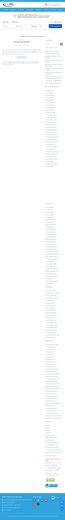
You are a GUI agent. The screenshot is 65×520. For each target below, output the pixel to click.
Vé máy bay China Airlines (51, 410)
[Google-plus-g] (34, 504)
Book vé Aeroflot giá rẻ (23, 61)
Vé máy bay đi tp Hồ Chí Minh (52, 293)
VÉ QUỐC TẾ (13, 9)
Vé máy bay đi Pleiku (50, 305)
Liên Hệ (60, 9)
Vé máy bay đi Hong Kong (51, 139)
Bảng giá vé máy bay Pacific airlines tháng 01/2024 (53, 65)
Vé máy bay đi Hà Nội (50, 290)
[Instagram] (38, 504)
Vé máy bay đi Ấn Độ (50, 112)
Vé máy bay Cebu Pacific (51, 408)
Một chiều (6, 22)
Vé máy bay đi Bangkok (50, 119)
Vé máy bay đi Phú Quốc (51, 322)
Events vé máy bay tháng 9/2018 (52, 83)
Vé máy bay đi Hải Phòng (51, 330)
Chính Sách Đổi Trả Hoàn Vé (51, 447)
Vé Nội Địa (21, 9)
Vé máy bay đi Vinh (49, 303)
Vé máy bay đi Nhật (49, 102)
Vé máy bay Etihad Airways (51, 398)
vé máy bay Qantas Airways (51, 386)
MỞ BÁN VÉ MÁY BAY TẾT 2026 (52, 53)
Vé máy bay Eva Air (49, 356)
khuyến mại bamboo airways (52, 51)
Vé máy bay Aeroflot (22, 42)
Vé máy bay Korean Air (50, 366)
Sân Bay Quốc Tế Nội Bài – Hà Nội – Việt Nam (53, 57)
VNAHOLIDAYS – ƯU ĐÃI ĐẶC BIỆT (53, 80)
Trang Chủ (5, 9)
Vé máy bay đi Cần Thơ (50, 310)
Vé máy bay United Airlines (51, 413)
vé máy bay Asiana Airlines (51, 376)
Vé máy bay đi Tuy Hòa (50, 315)
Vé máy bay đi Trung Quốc (51, 134)
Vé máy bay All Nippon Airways (52, 388)
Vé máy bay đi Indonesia (51, 132)
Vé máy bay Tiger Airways (51, 369)
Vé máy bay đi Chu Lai (50, 317)
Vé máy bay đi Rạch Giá (50, 320)
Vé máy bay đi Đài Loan (50, 124)
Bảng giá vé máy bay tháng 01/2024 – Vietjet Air (53, 69)
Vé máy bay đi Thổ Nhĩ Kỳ (51, 159)
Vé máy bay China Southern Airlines (53, 415)
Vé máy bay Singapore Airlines (52, 374)
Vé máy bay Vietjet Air (50, 347)
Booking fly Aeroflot (32, 61)
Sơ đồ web (47, 430)
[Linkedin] (42, 500)
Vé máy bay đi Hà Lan (50, 144)
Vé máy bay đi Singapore (51, 129)
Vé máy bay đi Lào (49, 166)
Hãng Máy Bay (22, 39)
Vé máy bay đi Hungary (50, 156)
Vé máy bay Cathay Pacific (51, 391)
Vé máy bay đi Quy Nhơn (51, 325)
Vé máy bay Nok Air (50, 354)
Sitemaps (47, 427)
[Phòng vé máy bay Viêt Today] (51, 485)
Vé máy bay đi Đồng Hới (51, 327)
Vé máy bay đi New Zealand (51, 137)
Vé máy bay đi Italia (49, 110)
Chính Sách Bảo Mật (49, 440)
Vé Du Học (53, 9)
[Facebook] (34, 500)
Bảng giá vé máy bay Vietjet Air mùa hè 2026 (53, 61)
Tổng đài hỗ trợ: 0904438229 (54, 4)
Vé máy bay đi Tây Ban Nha (51, 142)
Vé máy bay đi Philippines (51, 117)
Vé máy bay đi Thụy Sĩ (50, 149)
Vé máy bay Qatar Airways (51, 381)
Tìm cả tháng (51, 22)
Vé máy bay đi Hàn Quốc (51, 127)
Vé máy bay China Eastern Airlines (53, 418)
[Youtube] (46, 500)
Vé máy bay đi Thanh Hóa (51, 332)
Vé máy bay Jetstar (49, 349)
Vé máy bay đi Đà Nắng (50, 295)
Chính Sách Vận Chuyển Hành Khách (53, 449)
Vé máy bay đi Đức (49, 95)
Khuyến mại (39, 9)
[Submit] (61, 44)
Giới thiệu (47, 425)
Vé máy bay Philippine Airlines (52, 379)
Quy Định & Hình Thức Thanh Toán (53, 452)
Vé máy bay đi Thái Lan (50, 107)
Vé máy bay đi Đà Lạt (50, 308)
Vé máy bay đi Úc (49, 92)
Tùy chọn (59, 22)
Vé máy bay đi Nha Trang (51, 298)
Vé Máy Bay (27, 45)
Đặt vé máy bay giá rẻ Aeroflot (29, 62)
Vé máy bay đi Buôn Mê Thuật (52, 334)
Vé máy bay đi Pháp (50, 105)
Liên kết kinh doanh (49, 435)
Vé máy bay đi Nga (49, 100)
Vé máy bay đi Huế (49, 300)
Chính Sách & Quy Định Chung (52, 442)
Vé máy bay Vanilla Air (50, 364)
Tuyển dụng (48, 432)
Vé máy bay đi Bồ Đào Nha (51, 154)
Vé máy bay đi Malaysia (50, 122)
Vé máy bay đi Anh (49, 97)
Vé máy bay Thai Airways (51, 371)
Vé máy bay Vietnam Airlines (52, 344)
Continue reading (21, 57)
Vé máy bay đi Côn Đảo (50, 312)
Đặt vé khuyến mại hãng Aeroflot (16, 62)
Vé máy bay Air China (50, 405)
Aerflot (17, 61)
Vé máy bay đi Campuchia (51, 164)
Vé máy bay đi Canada (50, 115)
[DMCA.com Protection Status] (50, 479)
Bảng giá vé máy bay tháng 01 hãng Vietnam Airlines (53, 73)
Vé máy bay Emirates (50, 393)
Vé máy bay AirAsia (49, 351)
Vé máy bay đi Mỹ (49, 90)
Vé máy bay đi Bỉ (49, 161)
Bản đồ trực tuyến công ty (51, 437)
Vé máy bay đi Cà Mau (50, 337)
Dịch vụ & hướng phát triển (51, 445)
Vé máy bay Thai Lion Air (51, 401)
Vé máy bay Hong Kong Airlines (52, 403)
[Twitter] (38, 500)
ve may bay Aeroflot (10, 64)
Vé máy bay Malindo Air (50, 361)
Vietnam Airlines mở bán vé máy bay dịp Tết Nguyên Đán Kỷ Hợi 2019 (53, 77)
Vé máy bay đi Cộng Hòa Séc (52, 151)
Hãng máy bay (29, 9)
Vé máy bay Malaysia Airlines (52, 383)
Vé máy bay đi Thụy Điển (51, 146)
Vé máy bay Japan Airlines (51, 396)
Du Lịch (46, 9)
